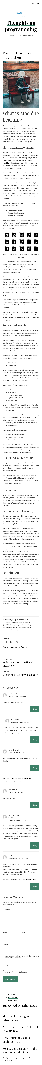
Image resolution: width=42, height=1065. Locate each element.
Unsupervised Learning (10, 630)
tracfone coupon (14, 856)
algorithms (6, 163)
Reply (35, 709)
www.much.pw (13, 790)
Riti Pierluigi (9, 620)
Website (6, 945)
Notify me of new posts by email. (15, 972)
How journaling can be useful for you (17, 1039)
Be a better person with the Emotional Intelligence (20, 1050)
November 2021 (13, 1000)
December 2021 (13, 997)
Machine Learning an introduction (16, 1018)
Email (23, 933)
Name (5, 933)
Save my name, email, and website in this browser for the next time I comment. (22, 956)
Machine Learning (24, 622)
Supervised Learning (25, 627)
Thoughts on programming (21, 25)
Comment (7, 909)
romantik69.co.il (14, 750)
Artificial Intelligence (11, 625)
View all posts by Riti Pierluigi (15, 647)
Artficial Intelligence (11, 622)
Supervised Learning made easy (20, 1007)
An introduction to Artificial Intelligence (20, 1029)
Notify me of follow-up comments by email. (19, 965)
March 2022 (11, 995)
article (36, 155)
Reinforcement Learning (10, 627)
